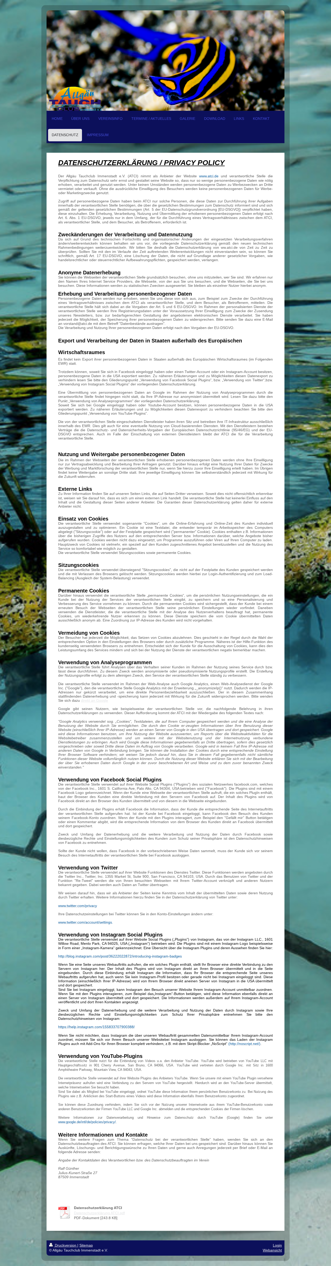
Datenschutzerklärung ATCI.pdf (99, 1213)
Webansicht (272, 1250)
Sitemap (86, 1245)
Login (277, 1245)
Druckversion (65, 1245)
